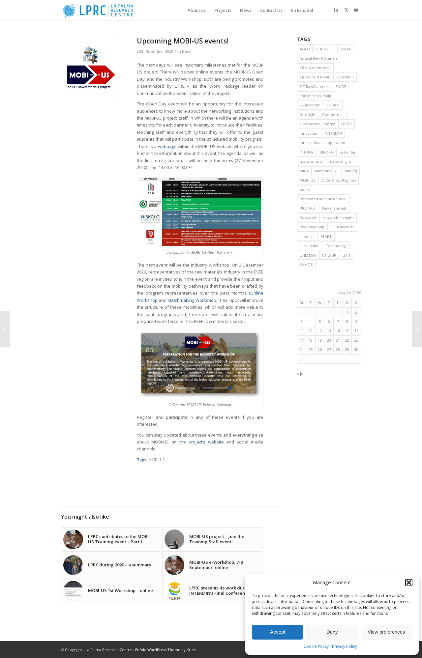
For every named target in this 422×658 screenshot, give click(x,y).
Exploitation (310, 104)
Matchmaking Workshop (191, 300)
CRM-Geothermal (315, 67)
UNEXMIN (308, 255)
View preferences (386, 632)
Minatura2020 (327, 170)
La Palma (347, 152)
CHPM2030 (325, 48)
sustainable (309, 245)
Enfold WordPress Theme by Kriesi (165, 649)
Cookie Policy (316, 646)
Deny (332, 632)
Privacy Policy (344, 646)
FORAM (333, 104)
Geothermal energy (317, 123)
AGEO (305, 48)
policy (305, 189)
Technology (336, 245)
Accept (277, 632)
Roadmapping (312, 226)
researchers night (338, 217)
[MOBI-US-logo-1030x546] (90, 68)
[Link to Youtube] (356, 10)
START (326, 236)
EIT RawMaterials (314, 86)
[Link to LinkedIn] (336, 10)
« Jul (301, 374)
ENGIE (341, 86)
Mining (351, 170)
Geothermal (333, 114)
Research (308, 217)
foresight (308, 114)
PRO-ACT (308, 208)
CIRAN (346, 48)
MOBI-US (156, 459)
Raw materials (334, 208)
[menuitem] (196, 10)
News (186, 51)
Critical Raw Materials (318, 58)
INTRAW (307, 152)
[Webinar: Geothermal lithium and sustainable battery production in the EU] (5, 329)
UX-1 (346, 255)
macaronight (340, 161)
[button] (409, 582)
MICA (304, 170)
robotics (307, 236)
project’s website (206, 442)
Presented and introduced (323, 198)
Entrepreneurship (315, 95)
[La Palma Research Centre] (98, 10)
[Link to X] (346, 10)
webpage (167, 146)
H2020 (346, 123)
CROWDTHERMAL (315, 76)
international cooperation (322, 142)
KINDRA (326, 152)
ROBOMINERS (342, 226)
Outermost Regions (338, 180)
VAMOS (306, 264)
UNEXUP (329, 255)
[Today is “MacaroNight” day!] (417, 329)
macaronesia (311, 161)
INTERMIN (333, 133)
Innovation (309, 133)
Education (345, 76)
